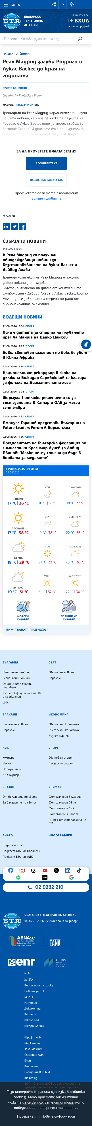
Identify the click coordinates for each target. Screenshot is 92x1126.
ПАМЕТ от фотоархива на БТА (67, 821)
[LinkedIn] (68, 870)
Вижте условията (46, 198)
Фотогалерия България (65, 797)
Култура (9, 757)
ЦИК (5, 702)
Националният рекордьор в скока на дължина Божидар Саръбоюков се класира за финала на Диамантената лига (44, 377)
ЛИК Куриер (11, 775)
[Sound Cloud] (46, 877)
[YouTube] (46, 870)
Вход (81, 20)
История (30, 1003)
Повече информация (58, 1116)
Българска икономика (64, 730)
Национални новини (17, 672)
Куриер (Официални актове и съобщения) (22, 695)
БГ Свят (9, 787)
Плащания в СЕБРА (37, 1072)
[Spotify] (19, 877)
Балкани (10, 714)
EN (63, 4)
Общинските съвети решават (18, 685)
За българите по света (19, 802)
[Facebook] (11, 870)
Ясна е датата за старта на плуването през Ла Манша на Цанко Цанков (43, 335)
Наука (7, 763)
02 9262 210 (49, 887)
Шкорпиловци (34, 1026)
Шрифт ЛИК (33, 1037)
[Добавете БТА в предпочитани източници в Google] (72, 877)
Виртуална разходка (38, 985)
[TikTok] (80, 870)
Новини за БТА (34, 991)
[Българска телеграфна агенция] (12, 921)
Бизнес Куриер (59, 736)
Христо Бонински (15, 88)
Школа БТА (31, 1020)
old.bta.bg (31, 1078)
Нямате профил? (78, 26)
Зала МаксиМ (33, 1049)
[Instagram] (23, 870)
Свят (52, 662)
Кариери (30, 1014)
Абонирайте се (46, 163)
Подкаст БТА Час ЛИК (18, 857)
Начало (8, 54)
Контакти (31, 1066)
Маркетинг (32, 1043)
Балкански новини (15, 724)
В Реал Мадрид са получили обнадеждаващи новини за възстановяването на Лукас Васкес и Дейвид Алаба (40, 262)
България (10, 662)
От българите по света (20, 797)
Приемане (25, 1116)
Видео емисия (12, 845)
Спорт (24, 54)
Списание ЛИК (34, 1055)
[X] (57, 870)
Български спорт (61, 763)
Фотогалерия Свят (62, 802)
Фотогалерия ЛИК (61, 808)
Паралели (55, 678)
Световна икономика (64, 724)
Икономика (59, 714)
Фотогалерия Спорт (63, 814)
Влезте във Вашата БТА (46, 180)
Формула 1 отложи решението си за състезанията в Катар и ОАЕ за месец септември (41, 402)
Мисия (28, 997)
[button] (54, 4)
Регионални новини (16, 678)
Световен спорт (61, 757)
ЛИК (6, 748)
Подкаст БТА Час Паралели (21, 851)
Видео (8, 835)
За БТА (28, 980)
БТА (27, 973)
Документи (32, 1008)
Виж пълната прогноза (26, 630)
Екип (27, 1060)
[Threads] (34, 870)
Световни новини (61, 672)
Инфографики (60, 835)
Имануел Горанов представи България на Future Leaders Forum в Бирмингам (44, 425)
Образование (12, 769)
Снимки (55, 787)
